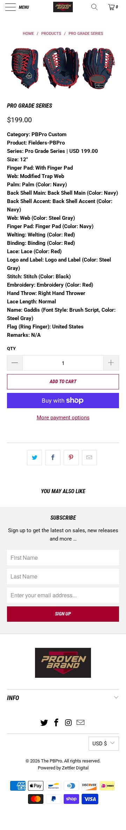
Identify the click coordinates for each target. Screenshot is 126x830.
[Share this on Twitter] (34, 457)
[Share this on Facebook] (52, 457)
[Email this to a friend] (89, 457)
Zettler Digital (75, 767)
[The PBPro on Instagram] (69, 723)
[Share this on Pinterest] (71, 457)
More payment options (63, 417)
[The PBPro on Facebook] (56, 723)
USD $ (99, 743)
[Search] (95, 7)
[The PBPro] (62, 7)
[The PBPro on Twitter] (44, 723)
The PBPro (51, 760)
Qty (11, 348)
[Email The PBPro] (81, 723)
